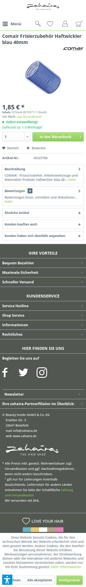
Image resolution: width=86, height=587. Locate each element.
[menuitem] (11, 23)
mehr (71, 179)
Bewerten (38, 148)
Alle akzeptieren (39, 580)
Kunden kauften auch (21, 224)
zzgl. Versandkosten (29, 116)
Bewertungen (15, 191)
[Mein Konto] (66, 24)
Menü (16, 23)
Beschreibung (15, 169)
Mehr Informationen (66, 567)
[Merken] (57, 23)
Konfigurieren (69, 580)
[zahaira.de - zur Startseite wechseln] (43, 9)
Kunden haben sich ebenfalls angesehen (35, 236)
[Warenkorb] (77, 23)
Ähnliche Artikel (17, 213)
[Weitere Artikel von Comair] (73, 49)
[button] (7, 580)
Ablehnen (13, 580)
